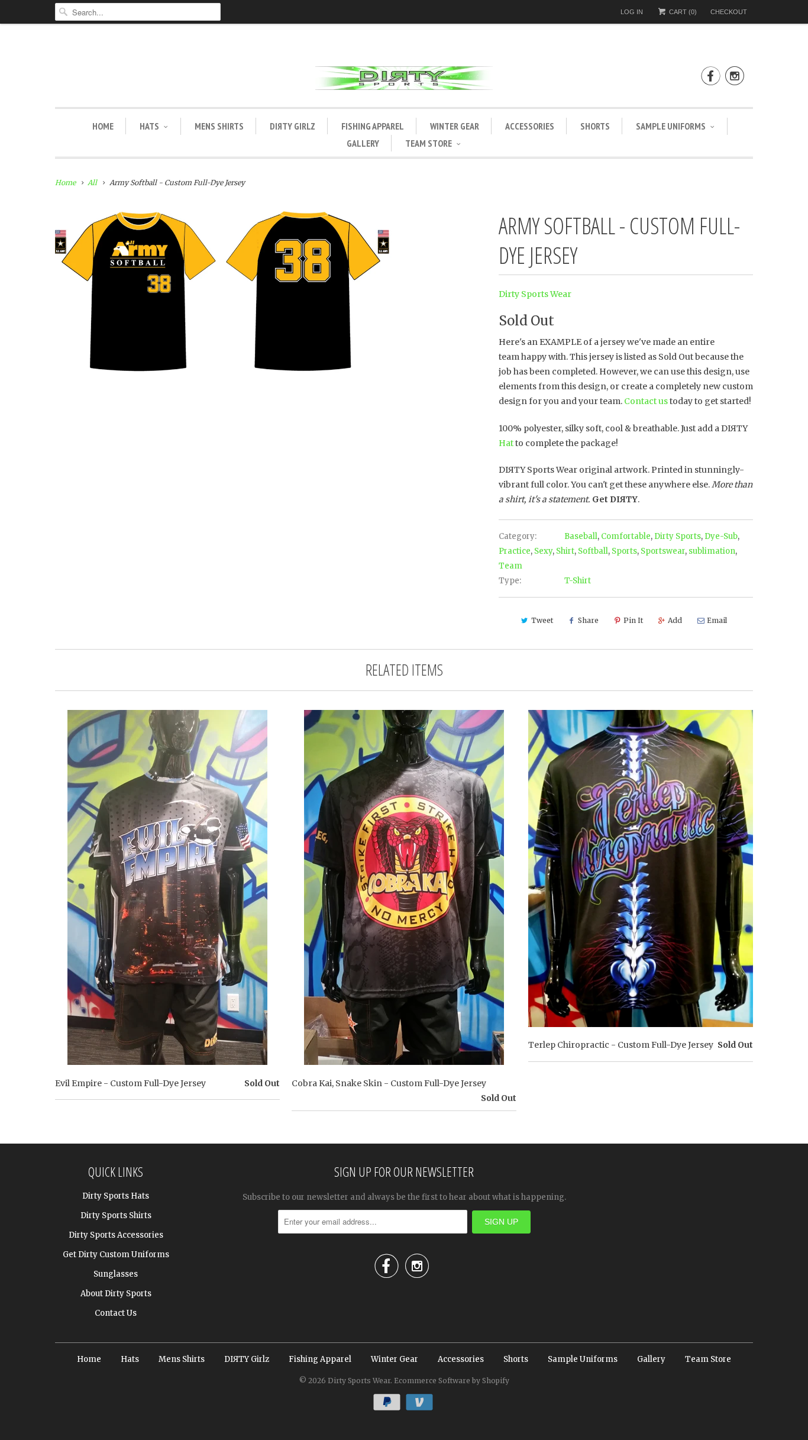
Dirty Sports (677, 536)
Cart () (682, 11)
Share (588, 620)
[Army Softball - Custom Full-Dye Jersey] (223, 292)
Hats (149, 126)
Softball (593, 551)
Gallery (363, 143)
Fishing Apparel (372, 126)
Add (675, 620)
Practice (515, 551)
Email (717, 620)
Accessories (529, 126)
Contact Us (116, 1313)
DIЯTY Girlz (292, 126)
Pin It (633, 620)
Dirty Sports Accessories (116, 1235)
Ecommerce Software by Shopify (451, 1380)
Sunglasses (115, 1274)
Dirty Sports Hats (115, 1196)
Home (103, 126)
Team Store (428, 143)
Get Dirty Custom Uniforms (116, 1254)
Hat (506, 443)
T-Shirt (577, 581)
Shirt (565, 551)
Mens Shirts (219, 126)
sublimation (712, 551)
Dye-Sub (721, 536)
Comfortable (626, 536)
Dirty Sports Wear (535, 294)
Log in (631, 11)
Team (510, 566)
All (92, 182)
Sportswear (663, 551)
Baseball (580, 536)
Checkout (728, 11)
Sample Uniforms (671, 126)
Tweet (542, 620)
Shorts (595, 126)
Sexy (543, 551)
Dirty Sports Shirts (115, 1215)
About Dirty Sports (115, 1294)
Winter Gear (454, 126)
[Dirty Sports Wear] (404, 80)
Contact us (646, 401)
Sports (624, 551)
